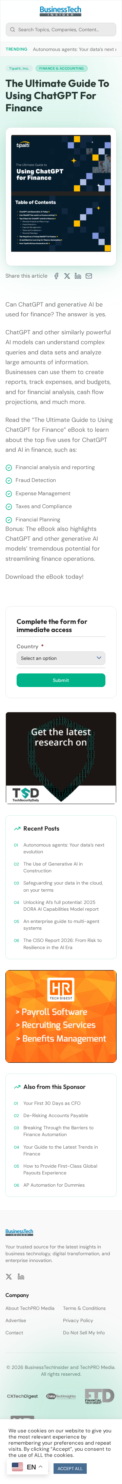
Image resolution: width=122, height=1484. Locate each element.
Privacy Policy (78, 1320)
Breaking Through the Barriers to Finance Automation (58, 1131)
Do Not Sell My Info (84, 1333)
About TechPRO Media (30, 1308)
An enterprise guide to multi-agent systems (61, 924)
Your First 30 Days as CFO (52, 1103)
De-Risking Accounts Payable (55, 1115)
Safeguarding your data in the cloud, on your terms (63, 886)
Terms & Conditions (84, 1308)
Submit (61, 680)
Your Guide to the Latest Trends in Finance (60, 1150)
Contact (14, 1333)
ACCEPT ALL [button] (70, 1468)
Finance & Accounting (61, 68)
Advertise (15, 1320)
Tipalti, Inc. (19, 68)
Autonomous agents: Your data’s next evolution (63, 848)
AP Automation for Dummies (54, 1185)
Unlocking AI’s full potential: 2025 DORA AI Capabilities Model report (61, 905)
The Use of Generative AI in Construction (53, 867)
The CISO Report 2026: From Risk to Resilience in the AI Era (62, 943)
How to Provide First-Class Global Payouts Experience (60, 1169)
